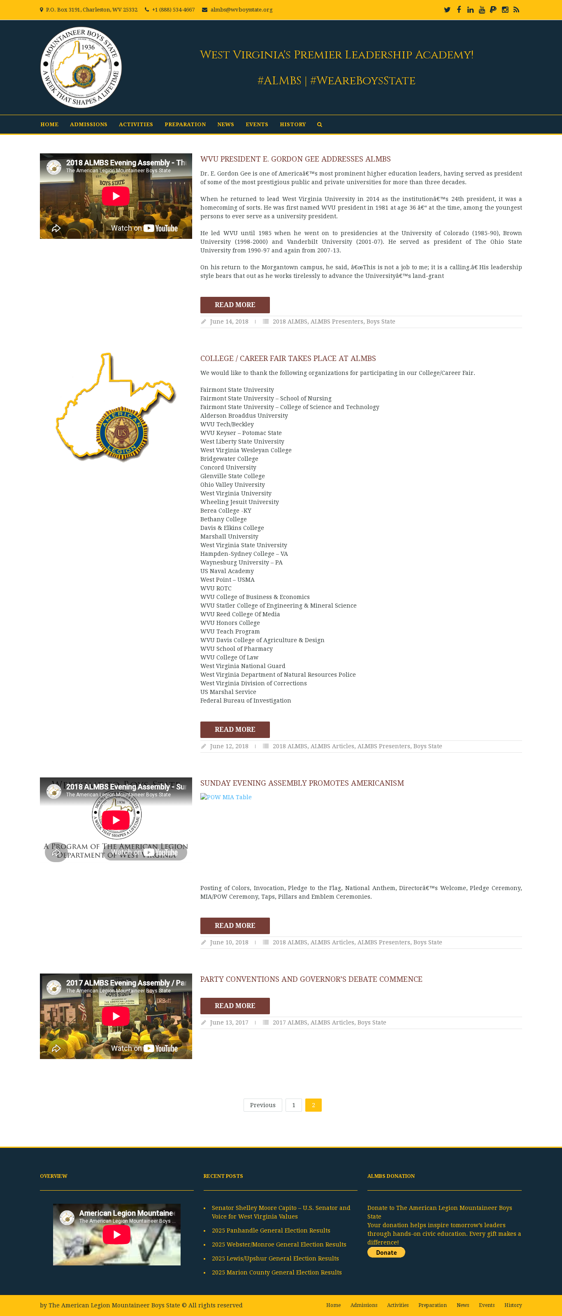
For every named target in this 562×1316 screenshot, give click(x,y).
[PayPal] (493, 10)
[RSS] (516, 10)
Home (49, 124)
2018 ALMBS (290, 321)
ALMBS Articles (332, 746)
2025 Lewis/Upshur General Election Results (275, 1258)
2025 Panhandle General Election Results (271, 1230)
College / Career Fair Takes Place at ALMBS (288, 358)
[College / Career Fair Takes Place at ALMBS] (116, 408)
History (293, 124)
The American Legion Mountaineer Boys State (114, 1305)
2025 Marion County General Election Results (277, 1272)
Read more (235, 305)
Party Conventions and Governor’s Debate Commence (311, 979)
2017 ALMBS (290, 1022)
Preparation (185, 124)
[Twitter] (447, 10)
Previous (263, 1105)
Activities (136, 124)
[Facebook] (459, 10)
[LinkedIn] (470, 10)
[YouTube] (482, 10)
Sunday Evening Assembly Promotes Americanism (302, 783)
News (225, 124)
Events (257, 124)
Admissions (88, 124)
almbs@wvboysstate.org (242, 10)
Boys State (381, 321)
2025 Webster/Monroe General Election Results (279, 1244)
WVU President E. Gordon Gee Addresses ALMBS (295, 159)
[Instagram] (505, 10)
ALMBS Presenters (337, 321)
